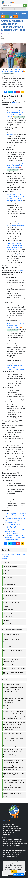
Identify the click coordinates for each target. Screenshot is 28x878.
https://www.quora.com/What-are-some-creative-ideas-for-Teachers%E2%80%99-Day (15, 526)
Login (7, 16)
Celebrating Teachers (9, 695)
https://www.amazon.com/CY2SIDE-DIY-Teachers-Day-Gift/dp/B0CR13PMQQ (15, 531)
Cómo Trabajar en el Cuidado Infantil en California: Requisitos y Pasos (14, 718)
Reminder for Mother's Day (11, 684)
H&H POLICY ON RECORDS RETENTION (12, 845)
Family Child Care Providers (11, 581)
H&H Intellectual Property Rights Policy (14, 850)
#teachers (14, 103)
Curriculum (6, 570)
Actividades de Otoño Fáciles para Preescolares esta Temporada (13, 712)
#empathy (20, 255)
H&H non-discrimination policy (11, 854)
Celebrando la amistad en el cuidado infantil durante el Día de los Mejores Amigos (14, 775)
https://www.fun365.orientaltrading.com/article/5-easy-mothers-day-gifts (15, 515)
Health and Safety (8, 617)
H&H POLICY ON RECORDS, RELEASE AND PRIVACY (15, 843)
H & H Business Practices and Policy (12, 828)
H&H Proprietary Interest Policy (12, 852)
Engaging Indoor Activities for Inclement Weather (12, 660)
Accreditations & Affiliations (11, 823)
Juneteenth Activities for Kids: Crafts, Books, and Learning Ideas (14, 761)
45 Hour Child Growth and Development (11, 635)
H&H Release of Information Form (12, 839)
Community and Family (10, 595)
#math (23, 225)
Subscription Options (9, 825)
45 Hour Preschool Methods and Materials (12, 640)
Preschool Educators (9, 584)
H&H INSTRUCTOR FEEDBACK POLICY (12, 841)
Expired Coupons (8, 834)
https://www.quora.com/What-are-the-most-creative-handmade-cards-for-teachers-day (15, 520)
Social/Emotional (8, 609)
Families (5, 606)
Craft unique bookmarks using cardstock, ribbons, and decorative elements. (16, 325)
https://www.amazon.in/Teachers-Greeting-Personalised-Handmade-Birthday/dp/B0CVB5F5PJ (15, 537)
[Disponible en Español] (24, 71)
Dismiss (14, 872)
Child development (8, 588)
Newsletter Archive (8, 832)
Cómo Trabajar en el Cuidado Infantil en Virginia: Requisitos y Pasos (14, 723)
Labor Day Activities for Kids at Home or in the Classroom (14, 739)
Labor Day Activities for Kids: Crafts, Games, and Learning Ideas (13, 745)
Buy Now (8, 73)
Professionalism (8, 574)
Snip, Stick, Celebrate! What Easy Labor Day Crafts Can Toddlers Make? (12, 795)
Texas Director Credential (10, 665)
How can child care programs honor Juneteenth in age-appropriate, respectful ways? (13, 787)
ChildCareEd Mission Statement (11, 830)
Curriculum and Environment (11, 599)
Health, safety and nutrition (11, 567)
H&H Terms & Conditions (10, 856)
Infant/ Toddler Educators (10, 592)
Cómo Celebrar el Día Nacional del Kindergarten (13, 707)
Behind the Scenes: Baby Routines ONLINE (13, 673)
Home (3, 33)
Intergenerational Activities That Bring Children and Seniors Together (14, 781)
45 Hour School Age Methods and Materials (13, 655)
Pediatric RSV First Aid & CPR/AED (13, 650)
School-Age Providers (9, 624)
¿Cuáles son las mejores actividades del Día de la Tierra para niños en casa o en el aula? (13, 700)
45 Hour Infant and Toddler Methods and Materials (14, 646)
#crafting (20, 270)
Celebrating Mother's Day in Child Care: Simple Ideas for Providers (13, 750)
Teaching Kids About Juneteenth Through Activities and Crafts (12, 756)
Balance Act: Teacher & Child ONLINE (14, 668)
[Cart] (3, 16)
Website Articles (8, 577)
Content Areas (7, 613)
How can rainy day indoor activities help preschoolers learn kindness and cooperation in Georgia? (13, 767)
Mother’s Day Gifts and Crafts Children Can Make (12, 734)
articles (10, 33)
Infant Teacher (6, 558)
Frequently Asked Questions (11, 826)
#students (10, 134)
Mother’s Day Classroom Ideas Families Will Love (12, 728)
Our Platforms (21, 13)
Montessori (6, 620)
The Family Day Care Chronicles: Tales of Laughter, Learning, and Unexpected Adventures (14, 689)
